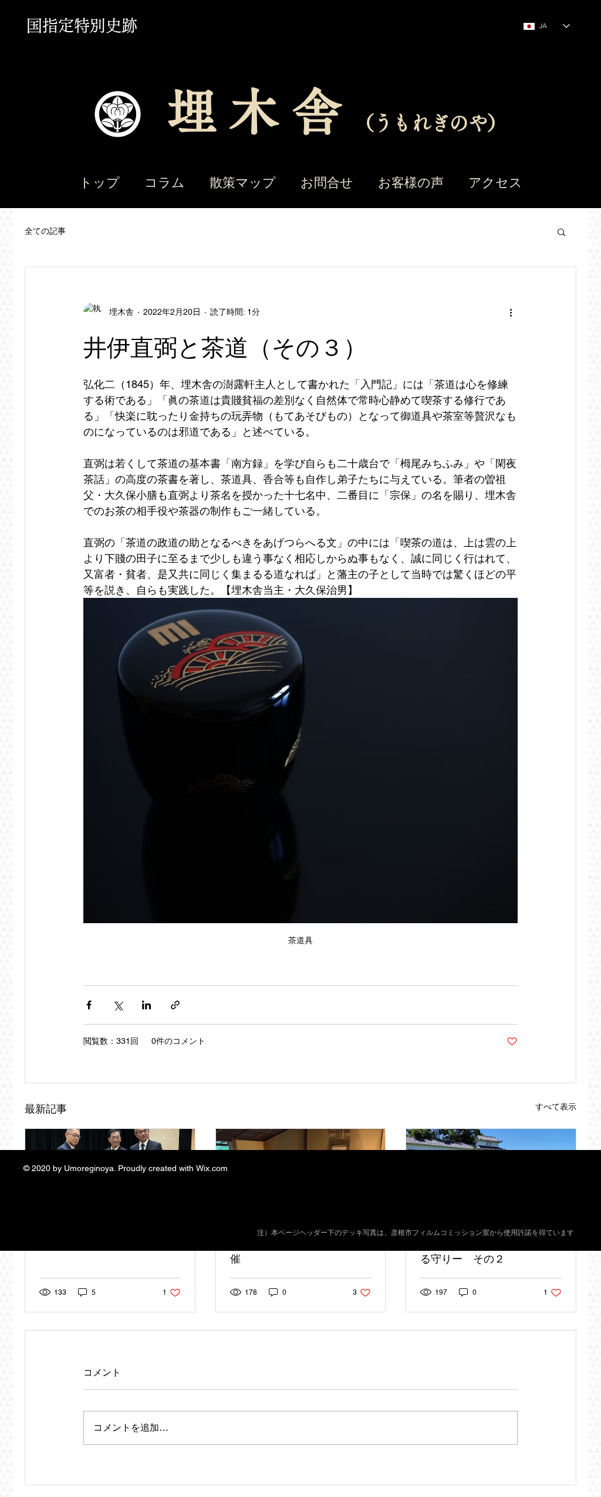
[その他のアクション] (511, 312)
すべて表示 (555, 1106)
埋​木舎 (260, 111)
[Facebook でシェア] (88, 1005)
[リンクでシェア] (175, 1005)
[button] (561, 231)
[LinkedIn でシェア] (146, 1005)
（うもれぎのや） (430, 122)
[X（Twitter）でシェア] (117, 1005)
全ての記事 (45, 231)
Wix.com (212, 1168)
